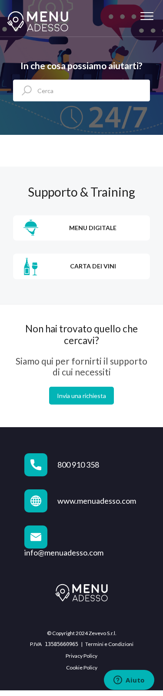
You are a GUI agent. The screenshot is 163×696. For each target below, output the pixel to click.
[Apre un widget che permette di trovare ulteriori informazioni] (129, 681)
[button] (146, 16)
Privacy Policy (81, 655)
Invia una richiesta (81, 395)
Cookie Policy (81, 667)
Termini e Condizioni (109, 644)
